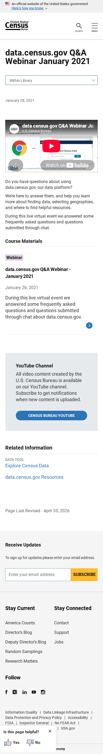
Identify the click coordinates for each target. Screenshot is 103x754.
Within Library (21, 80)
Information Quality (21, 712)
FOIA (9, 723)
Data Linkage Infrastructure (66, 712)
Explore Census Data (27, 465)
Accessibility (78, 717)
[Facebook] (8, 692)
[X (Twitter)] (15, 692)
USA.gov (68, 728)
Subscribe (84, 574)
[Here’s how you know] (51, 6)
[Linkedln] (24, 692)
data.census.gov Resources (34, 477)
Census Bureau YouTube (51, 415)
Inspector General (34, 723)
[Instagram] (43, 692)
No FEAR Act (65, 723)
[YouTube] (33, 692)
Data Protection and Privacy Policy (33, 717)
